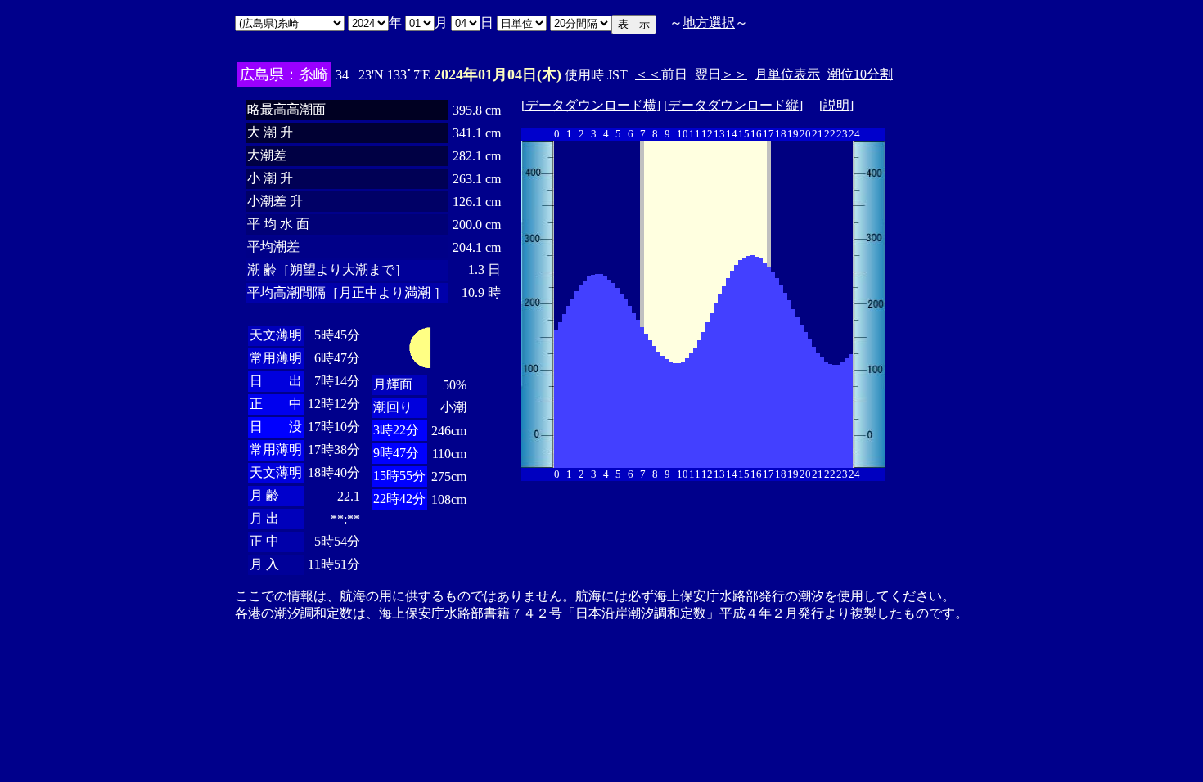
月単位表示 (787, 74)
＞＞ (734, 74)
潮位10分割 (860, 74)
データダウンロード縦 (733, 105)
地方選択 (709, 22)
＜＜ (648, 74)
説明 (836, 105)
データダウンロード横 (590, 105)
